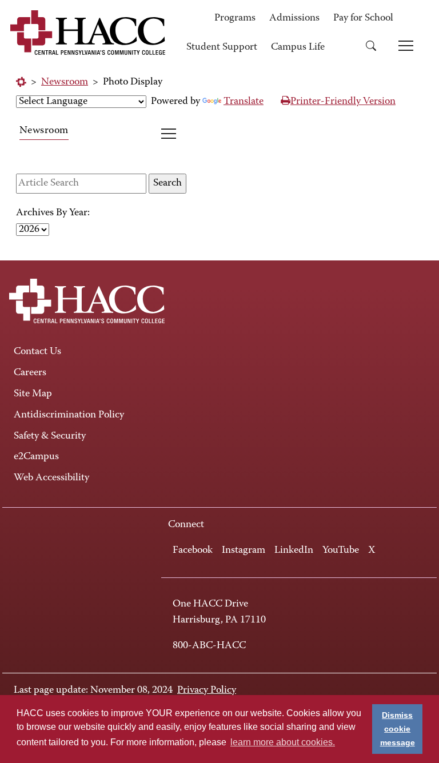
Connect (186, 525)
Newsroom (64, 82)
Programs (235, 18)
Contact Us (37, 352)
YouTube (340, 550)
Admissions (294, 18)
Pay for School (363, 18)
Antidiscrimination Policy (69, 415)
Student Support (221, 47)
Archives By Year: (53, 213)
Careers (30, 373)
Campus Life (298, 47)
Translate (244, 102)
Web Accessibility (51, 478)
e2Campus (36, 457)
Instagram (243, 550)
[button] (375, 48)
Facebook (193, 550)
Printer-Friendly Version (343, 102)
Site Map (33, 394)
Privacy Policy (206, 690)
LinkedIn (293, 550)
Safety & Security (50, 436)
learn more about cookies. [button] (282, 742)
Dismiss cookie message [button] (397, 728)
